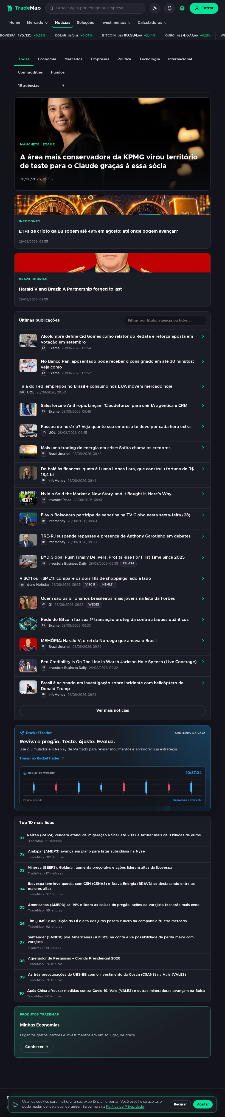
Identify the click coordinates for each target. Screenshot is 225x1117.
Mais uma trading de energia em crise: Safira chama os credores (106, 448)
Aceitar (203, 1104)
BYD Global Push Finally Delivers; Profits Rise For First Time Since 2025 (113, 557)
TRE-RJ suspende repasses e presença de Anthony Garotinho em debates (116, 536)
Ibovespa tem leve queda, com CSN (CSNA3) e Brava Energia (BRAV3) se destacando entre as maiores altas (111, 886)
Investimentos (113, 23)
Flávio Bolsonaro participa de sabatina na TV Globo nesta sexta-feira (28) (115, 515)
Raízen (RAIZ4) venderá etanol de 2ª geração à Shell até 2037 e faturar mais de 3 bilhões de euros (114, 835)
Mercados (73, 59)
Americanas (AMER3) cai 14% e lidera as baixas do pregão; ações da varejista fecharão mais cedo (113, 905)
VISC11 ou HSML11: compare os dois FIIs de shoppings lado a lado (85, 578)
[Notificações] (169, 8)
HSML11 (108, 584)
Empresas (100, 59)
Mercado (35, 23)
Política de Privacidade (125, 1106)
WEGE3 (94, 604)
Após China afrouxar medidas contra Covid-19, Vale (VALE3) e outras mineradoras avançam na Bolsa (116, 991)
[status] (182, 8)
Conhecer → (36, 1047)
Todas (24, 59)
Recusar (180, 1104)
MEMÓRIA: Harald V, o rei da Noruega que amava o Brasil (99, 641)
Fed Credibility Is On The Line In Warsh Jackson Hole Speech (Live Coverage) (119, 662)
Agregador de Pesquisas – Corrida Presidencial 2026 (74, 958)
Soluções (85, 23)
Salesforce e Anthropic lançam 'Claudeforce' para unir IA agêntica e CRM (114, 406)
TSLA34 (128, 563)
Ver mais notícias (112, 711)
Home (14, 23)
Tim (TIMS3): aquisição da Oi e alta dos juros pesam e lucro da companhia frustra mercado (107, 921)
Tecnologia (149, 59)
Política (124, 59)
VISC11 (90, 584)
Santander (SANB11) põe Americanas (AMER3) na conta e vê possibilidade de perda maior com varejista (111, 940)
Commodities (30, 72)
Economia (47, 59)
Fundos (58, 72)
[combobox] (98, 8)
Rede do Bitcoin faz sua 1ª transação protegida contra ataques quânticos (115, 620)
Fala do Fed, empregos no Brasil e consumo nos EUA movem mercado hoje (95, 386)
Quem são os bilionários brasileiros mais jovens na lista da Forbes (108, 599)
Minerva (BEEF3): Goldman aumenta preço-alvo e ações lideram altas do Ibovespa (100, 868)
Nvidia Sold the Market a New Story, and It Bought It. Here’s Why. (106, 494)
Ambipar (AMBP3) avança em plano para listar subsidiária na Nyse (86, 851)
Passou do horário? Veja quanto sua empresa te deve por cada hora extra (116, 427)
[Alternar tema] (155, 8)
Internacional (180, 59)
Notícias (62, 23)
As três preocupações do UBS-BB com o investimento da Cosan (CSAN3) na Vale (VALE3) (107, 975)
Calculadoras (150, 23)
